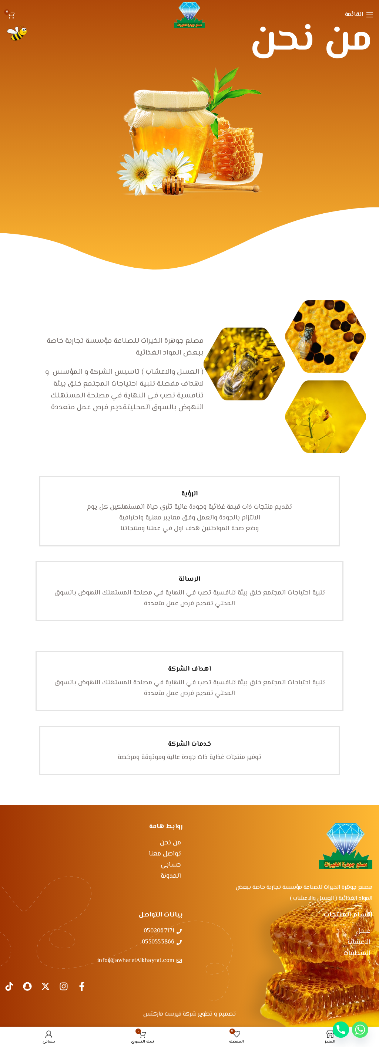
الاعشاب (359, 942)
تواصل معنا (165, 854)
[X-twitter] (45, 986)
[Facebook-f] (81, 986)
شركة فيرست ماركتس (170, 1014)
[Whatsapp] (360, 1029)
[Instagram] (63, 986)
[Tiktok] (9, 986)
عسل (363, 931)
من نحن (170, 843)
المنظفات (356, 953)
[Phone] (341, 1029)
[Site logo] (189, 15)
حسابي (171, 865)
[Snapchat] (27, 986)
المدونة (171, 876)
